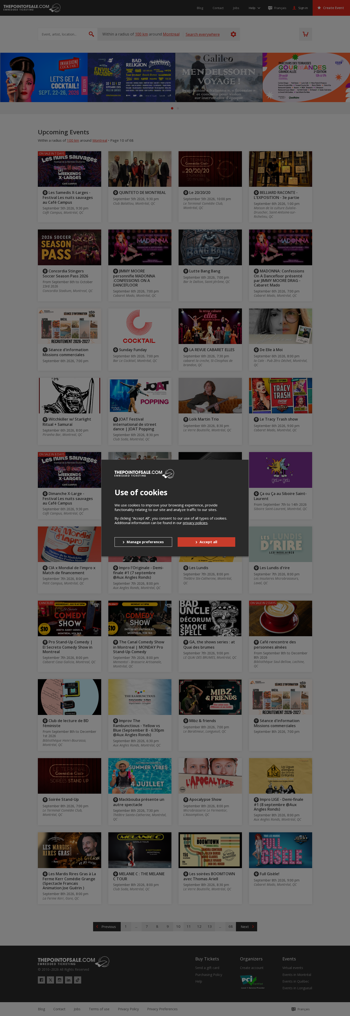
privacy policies (195, 522)
